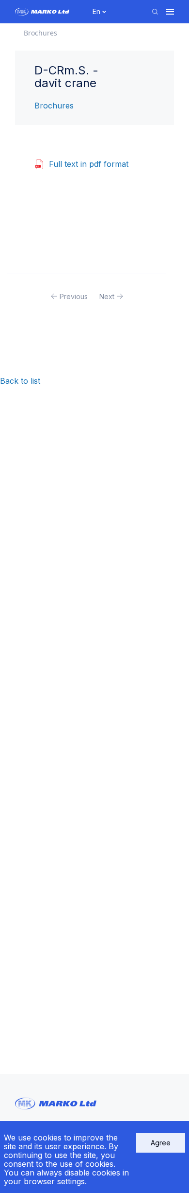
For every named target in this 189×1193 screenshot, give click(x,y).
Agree (161, 1143)
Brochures (54, 105)
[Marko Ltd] (48, 12)
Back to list (20, 381)
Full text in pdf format (88, 164)
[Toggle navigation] (170, 11)
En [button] (96, 11)
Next (106, 296)
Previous (74, 296)
